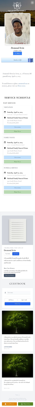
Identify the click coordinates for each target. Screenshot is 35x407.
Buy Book (16, 253)
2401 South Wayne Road (14, 120)
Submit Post (17, 303)
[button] (17, 322)
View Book (7, 253)
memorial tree (23, 84)
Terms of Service (21, 399)
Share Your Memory (9, 275)
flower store (21, 86)
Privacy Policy (13, 399)
